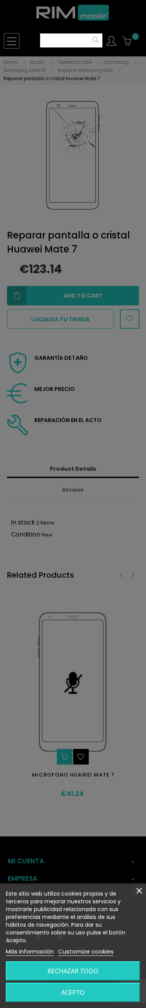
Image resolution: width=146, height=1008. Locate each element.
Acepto (73, 992)
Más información (30, 951)
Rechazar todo (73, 971)
